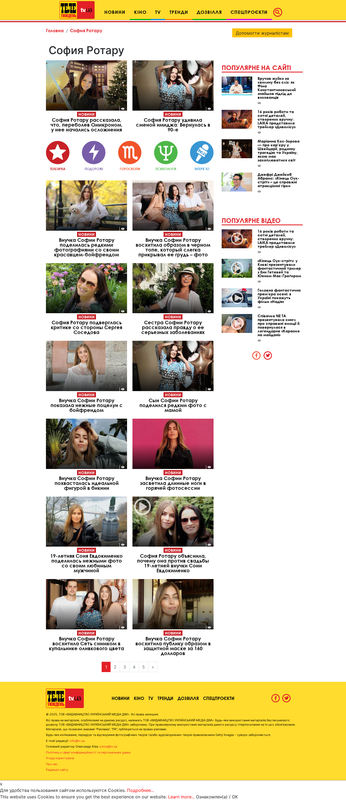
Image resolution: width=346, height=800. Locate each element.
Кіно (139, 698)
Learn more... (181, 796)
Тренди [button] (178, 12)
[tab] (256, 355)
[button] (279, 12)
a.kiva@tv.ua (108, 746)
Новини (86, 114)
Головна (55, 30)
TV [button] (158, 12)
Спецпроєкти (218, 698)
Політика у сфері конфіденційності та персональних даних (88, 752)
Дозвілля (188, 698)
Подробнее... (140, 790)
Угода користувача (60, 758)
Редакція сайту (57, 770)
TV (150, 698)
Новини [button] (114, 12)
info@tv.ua (77, 741)
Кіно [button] (140, 12)
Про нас (52, 764)
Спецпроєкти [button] (249, 12)
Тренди (165, 698)
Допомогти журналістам (262, 33)
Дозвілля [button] (209, 12)
